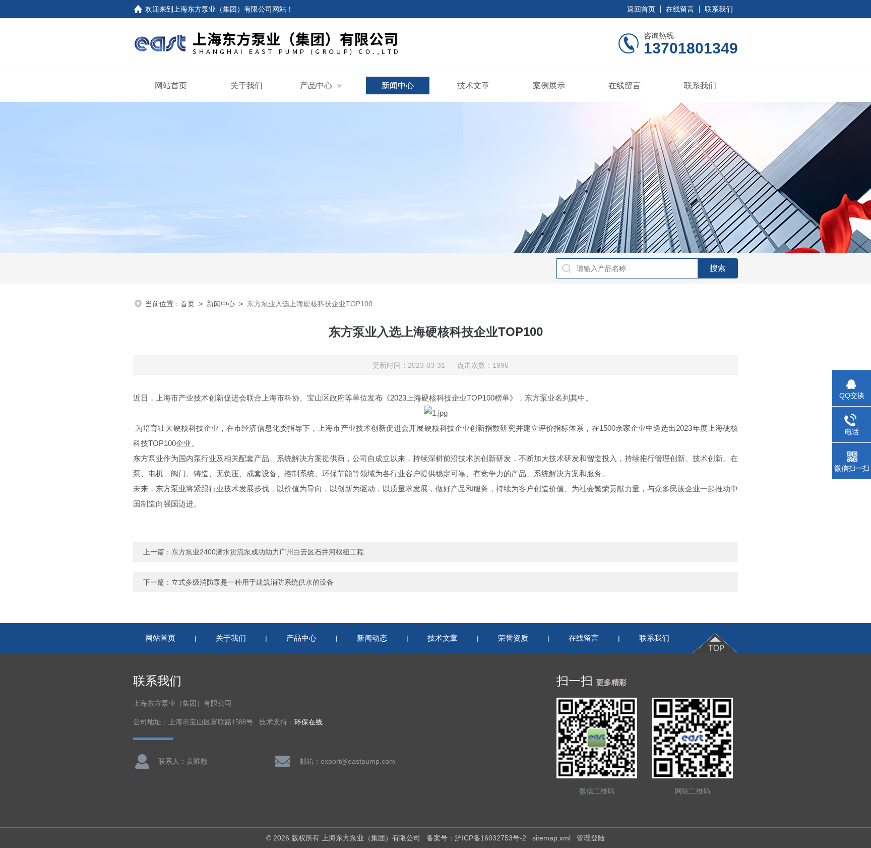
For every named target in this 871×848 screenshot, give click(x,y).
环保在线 (308, 722)
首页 (187, 304)
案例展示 (549, 85)
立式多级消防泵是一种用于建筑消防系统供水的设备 (252, 582)
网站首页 (171, 85)
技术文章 (473, 85)
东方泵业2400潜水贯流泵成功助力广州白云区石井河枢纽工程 (267, 552)
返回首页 (641, 9)
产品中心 (316, 85)
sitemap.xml (551, 838)
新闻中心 (398, 85)
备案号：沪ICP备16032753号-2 (476, 838)
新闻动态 (372, 638)
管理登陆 (591, 838)
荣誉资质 (513, 638)
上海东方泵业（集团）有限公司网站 (229, 9)
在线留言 (680, 9)
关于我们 (246, 85)
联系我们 (719, 9)
